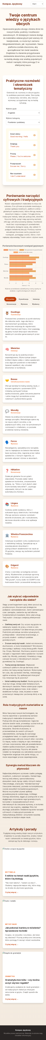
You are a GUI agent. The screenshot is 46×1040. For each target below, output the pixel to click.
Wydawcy (35, 304)
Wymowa (24, 304)
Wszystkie (10, 299)
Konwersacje (11, 304)
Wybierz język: (11, 109)
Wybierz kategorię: (13, 118)
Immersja (36, 299)
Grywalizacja (23, 299)
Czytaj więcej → (11, 892)
